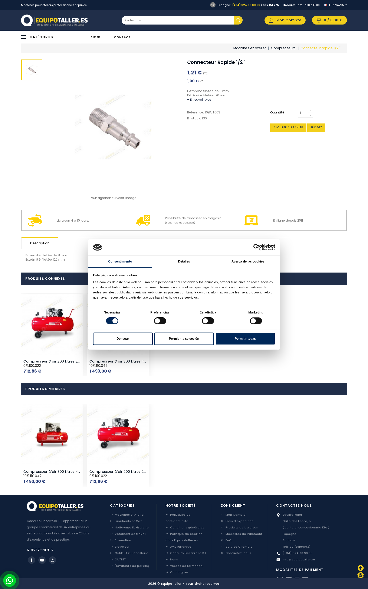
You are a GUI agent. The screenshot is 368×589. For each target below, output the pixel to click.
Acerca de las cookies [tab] (247, 261)
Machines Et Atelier (127, 515)
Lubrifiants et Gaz (126, 521)
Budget (316, 127)
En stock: (194, 118)
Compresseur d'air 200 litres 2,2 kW (55, 361)
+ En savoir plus (199, 99)
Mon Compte (233, 515)
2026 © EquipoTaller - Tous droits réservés (184, 584)
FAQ (226, 540)
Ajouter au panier (288, 127)
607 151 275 (271, 5)
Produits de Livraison (239, 527)
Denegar (122, 338)
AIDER (95, 37)
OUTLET (118, 559)
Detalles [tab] (184, 261)
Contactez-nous (236, 553)
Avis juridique (178, 547)
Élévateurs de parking (129, 566)
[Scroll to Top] (360, 575)
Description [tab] (39, 243)
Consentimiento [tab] (120, 261)
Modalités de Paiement (241, 534)
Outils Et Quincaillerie (129, 553)
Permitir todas (245, 338)
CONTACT (122, 37)
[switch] (160, 321)
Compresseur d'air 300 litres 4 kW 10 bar (125, 361)
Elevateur (120, 547)
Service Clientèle (237, 547)
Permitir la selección (184, 338)
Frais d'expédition (237, 521)
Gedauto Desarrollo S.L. (186, 553)
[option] (31, 71)
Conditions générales (184, 527)
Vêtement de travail (128, 534)
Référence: (195, 112)
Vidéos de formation (184, 566)
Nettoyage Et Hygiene (129, 527)
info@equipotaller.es (299, 559)
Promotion (120, 540)
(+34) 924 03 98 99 (246, 5)
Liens (171, 559)
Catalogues (177, 572)
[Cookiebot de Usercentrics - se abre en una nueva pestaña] (256, 247)
